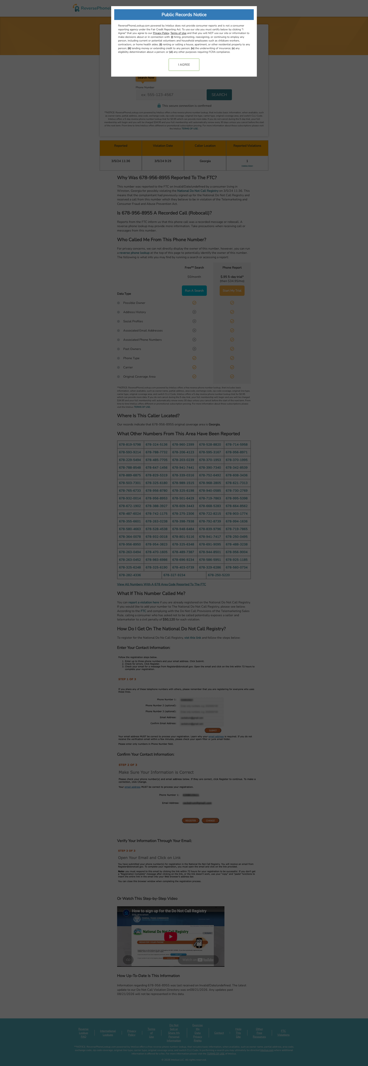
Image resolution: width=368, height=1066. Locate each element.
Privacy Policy (161, 33)
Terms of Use (178, 33)
